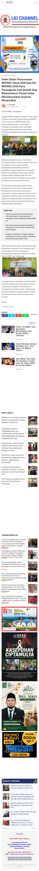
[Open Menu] (2, 2)
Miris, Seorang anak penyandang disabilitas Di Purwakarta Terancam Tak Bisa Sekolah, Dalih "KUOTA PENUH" (20, 227)
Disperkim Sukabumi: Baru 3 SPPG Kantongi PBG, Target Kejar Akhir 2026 (21, 805)
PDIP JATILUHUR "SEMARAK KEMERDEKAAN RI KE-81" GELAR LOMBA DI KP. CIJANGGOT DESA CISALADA (14, 599)
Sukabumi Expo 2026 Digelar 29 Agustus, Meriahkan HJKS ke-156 (21, 787)
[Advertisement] (19, 392)
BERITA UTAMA (10, 75)
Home (3, 75)
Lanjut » (33, 828)
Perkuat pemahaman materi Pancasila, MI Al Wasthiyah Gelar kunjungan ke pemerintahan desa (13, 564)
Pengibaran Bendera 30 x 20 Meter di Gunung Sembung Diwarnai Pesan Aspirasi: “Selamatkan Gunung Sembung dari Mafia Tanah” (21, 236)
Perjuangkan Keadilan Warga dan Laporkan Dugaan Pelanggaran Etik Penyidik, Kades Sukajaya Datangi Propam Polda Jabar (13, 554)
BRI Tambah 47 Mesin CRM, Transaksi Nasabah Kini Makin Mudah (23, 813)
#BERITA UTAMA (8, 307)
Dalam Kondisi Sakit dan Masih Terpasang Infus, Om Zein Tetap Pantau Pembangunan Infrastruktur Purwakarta (14, 588)
